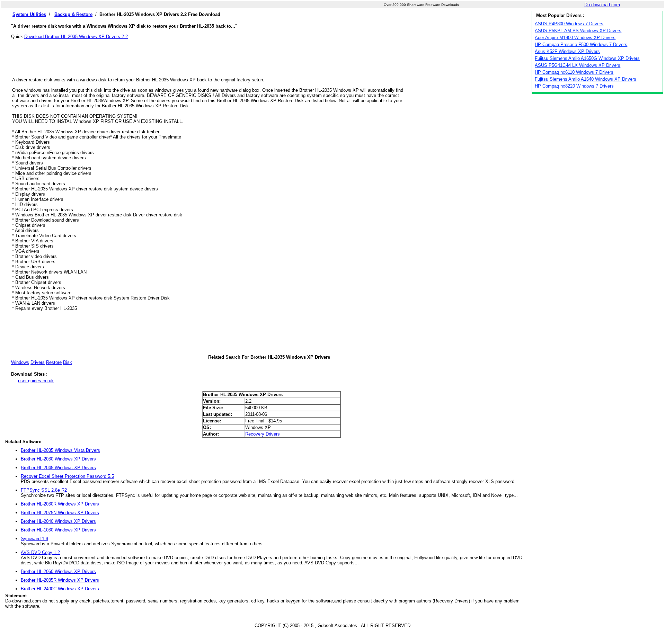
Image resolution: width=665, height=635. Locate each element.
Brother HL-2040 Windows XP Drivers (58, 521)
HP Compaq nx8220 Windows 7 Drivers (574, 86)
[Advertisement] (269, 54)
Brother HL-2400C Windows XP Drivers (60, 588)
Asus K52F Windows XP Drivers (567, 51)
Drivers (37, 362)
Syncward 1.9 (34, 538)
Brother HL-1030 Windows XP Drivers (58, 530)
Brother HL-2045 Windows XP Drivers (58, 467)
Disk (67, 362)
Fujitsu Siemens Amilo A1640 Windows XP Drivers (585, 79)
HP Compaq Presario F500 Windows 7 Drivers (581, 44)
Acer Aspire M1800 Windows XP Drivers (575, 37)
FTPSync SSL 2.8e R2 (44, 490)
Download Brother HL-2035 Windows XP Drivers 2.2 (76, 36)
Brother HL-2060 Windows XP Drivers (58, 571)
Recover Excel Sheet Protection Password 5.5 (67, 476)
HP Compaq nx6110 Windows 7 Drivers (574, 72)
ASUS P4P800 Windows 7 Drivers (569, 23)
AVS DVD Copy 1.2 (40, 552)
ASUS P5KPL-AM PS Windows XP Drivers (578, 30)
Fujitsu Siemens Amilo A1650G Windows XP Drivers (587, 58)
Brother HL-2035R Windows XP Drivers (60, 580)
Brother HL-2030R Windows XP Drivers (60, 504)
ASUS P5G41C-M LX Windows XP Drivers (577, 65)
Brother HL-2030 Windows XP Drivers (58, 459)
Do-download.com (602, 4)
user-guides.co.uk (36, 380)
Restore (54, 362)
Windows (20, 362)
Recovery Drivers (262, 434)
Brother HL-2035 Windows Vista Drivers (60, 450)
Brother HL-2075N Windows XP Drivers (60, 512)
